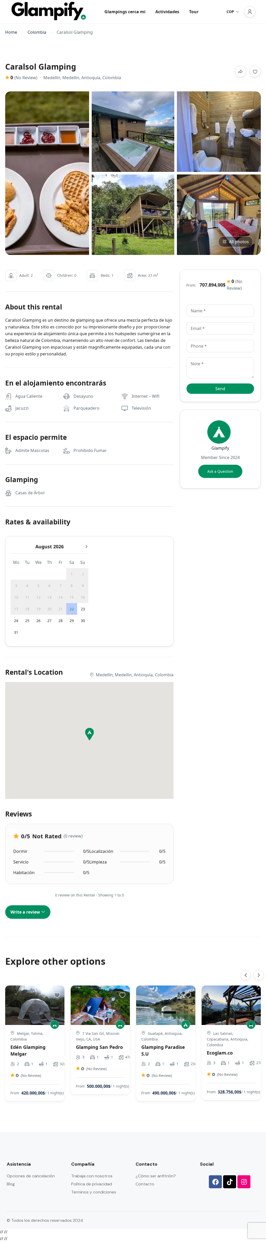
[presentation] (246, 975)
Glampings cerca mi (124, 12)
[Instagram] (243, 1181)
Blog (11, 1184)
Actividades (167, 12)
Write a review (25, 912)
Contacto (145, 1184)
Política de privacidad (91, 1184)
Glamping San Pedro (99, 1047)
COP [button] (230, 11)
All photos (239, 242)
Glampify (220, 448)
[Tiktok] (229, 1181)
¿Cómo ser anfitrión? (156, 1176)
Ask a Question (220, 471)
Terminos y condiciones (93, 1192)
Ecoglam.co (220, 1053)
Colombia (37, 32)
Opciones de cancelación (31, 1176)
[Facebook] (215, 1181)
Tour (193, 12)
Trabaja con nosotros (91, 1176)
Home (11, 32)
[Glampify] (54, 1024)
